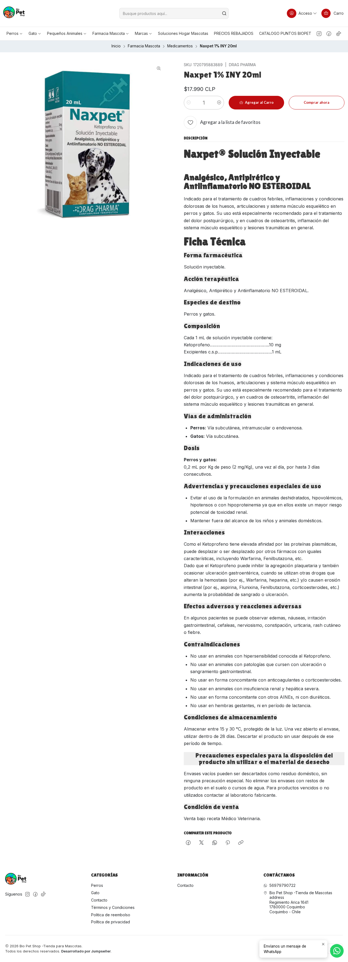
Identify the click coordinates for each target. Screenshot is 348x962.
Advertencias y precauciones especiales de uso (252, 486)
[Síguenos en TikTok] (338, 33)
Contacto (99, 900)
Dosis (192, 448)
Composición (202, 326)
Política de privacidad (110, 922)
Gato (95, 892)
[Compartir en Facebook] (188, 843)
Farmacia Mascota (144, 46)
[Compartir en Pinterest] (227, 843)
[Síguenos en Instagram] (319, 33)
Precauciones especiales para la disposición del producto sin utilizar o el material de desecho (264, 758)
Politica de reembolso (110, 914)
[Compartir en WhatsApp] (214, 843)
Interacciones (204, 532)
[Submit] (224, 13)
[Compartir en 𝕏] (201, 843)
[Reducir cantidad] (188, 102)
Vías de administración (217, 416)
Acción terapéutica (211, 279)
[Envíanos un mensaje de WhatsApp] (337, 951)
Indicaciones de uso (212, 364)
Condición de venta (211, 807)
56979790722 (282, 885)
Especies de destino (212, 302)
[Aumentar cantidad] (219, 102)
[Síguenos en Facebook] (329, 33)
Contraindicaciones (212, 644)
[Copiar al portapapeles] (240, 843)
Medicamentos (180, 46)
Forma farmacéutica (213, 255)
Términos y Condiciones (113, 907)
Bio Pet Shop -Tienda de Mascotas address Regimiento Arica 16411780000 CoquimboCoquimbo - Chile (300, 902)
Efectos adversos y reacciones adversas (243, 606)
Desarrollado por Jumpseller (86, 951)
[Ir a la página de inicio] (14, 13)
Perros (97, 885)
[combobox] (174, 13)
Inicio (116, 46)
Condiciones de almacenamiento (230, 717)
